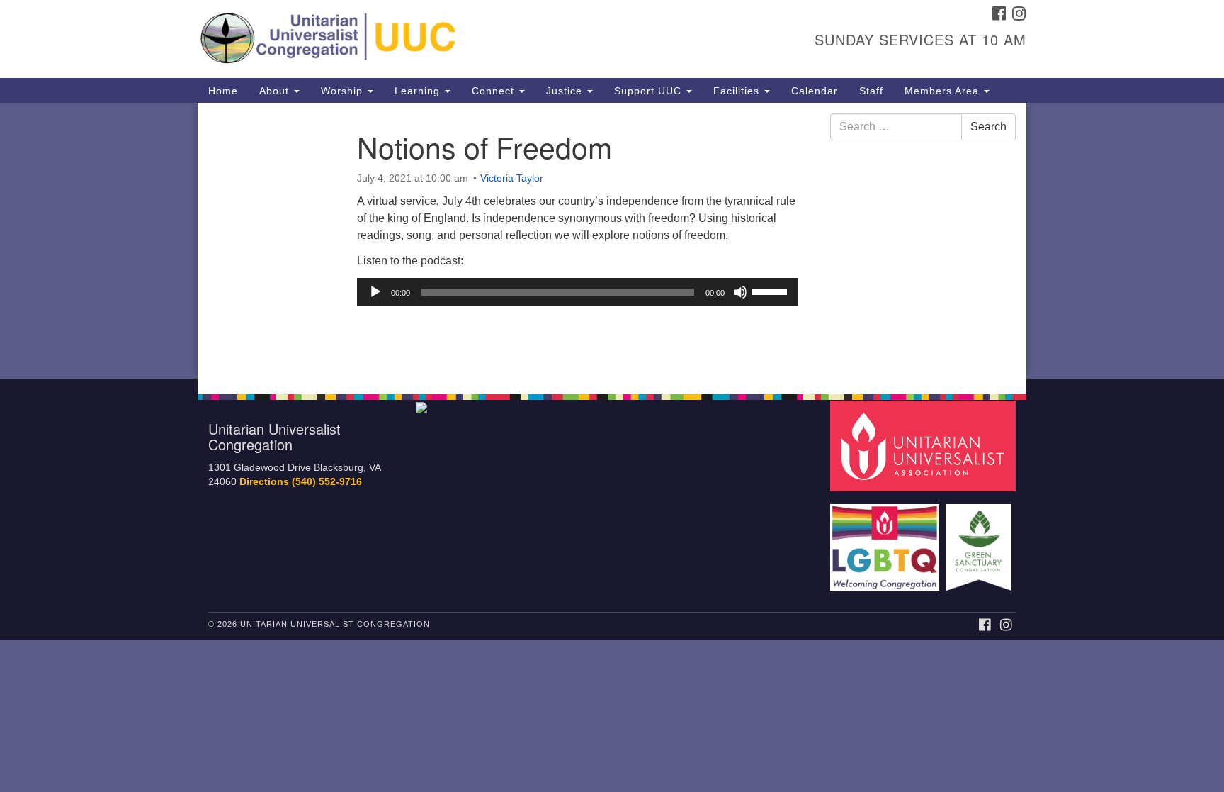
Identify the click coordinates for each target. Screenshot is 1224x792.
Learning (419, 90)
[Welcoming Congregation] (887, 540)
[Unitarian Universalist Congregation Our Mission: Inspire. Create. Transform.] (439, 39)
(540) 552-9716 (327, 481)
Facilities (738, 90)
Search (988, 127)
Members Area (943, 90)
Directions (264, 481)
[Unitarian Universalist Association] (925, 445)
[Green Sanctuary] (980, 540)
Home (223, 90)
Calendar (814, 90)
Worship (343, 90)
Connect (495, 90)
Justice (566, 90)
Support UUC (649, 90)
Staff (871, 90)
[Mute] (740, 292)
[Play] (375, 292)
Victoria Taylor (511, 178)
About (276, 90)
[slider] (771, 290)
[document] (612, 241)
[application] (577, 292)
